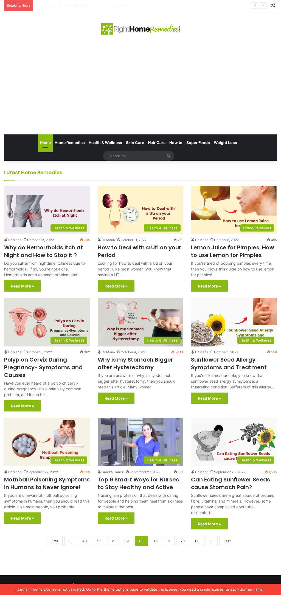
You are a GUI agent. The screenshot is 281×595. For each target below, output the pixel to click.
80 (197, 541)
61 (156, 541)
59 (126, 541)
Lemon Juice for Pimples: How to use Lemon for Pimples (232, 251)
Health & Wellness (105, 142)
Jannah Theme (30, 589)
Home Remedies (70, 142)
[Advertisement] (140, 85)
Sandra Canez (113, 472)
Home (45, 142)
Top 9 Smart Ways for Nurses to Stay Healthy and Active (138, 483)
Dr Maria (14, 240)
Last (227, 541)
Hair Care (156, 142)
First (54, 541)
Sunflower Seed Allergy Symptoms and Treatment (229, 363)
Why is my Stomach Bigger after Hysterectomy (135, 363)
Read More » (22, 286)
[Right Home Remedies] (141, 29)
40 (84, 541)
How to (175, 142)
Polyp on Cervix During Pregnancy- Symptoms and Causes (43, 367)
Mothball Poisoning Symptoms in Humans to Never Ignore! (47, 483)
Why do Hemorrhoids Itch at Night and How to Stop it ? (43, 251)
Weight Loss (225, 142)
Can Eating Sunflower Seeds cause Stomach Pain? (230, 483)
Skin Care (135, 142)
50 (99, 541)
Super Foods (198, 142)
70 (183, 541)
